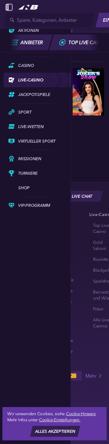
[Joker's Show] (88, 91)
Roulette (100, 259)
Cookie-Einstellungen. (60, 419)
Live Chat (82, 196)
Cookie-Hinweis (81, 413)
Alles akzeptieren (55, 431)
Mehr (91, 376)
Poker (98, 309)
